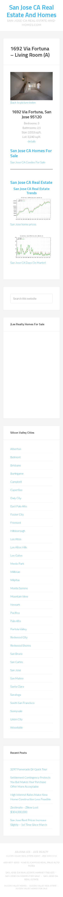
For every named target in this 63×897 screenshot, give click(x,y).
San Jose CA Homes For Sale (31, 153)
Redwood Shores (20, 645)
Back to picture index (23, 102)
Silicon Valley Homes (15, 886)
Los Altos (15, 539)
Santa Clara (17, 686)
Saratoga (15, 694)
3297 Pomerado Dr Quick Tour (28, 769)
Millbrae (15, 571)
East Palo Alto (18, 506)
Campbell (16, 481)
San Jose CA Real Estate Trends (31, 191)
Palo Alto (15, 621)
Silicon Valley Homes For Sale (31, 889)
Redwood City (18, 637)
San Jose (15, 670)
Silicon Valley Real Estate (43, 886)
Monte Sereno (19, 588)
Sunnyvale (16, 711)
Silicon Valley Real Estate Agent (23, 856)
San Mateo (16, 678)
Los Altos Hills (18, 547)
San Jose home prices (23, 224)
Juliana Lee (23, 851)
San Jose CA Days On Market (28, 262)
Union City (16, 719)
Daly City (15, 498)
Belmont (15, 457)
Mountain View (19, 596)
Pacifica (15, 612)
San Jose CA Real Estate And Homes (31, 11)
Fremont (15, 522)
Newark (15, 604)
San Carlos (16, 661)
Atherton (15, 449)
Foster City (17, 514)
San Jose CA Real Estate (31, 182)
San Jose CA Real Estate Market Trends (30, 872)
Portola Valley (18, 629)
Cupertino (16, 489)
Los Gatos (16, 555)
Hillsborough (17, 530)
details (32, 141)
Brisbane (15, 465)
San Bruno (16, 653)
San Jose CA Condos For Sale (27, 162)
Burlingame (17, 473)
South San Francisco (22, 702)
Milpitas (15, 580)
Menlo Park (17, 563)
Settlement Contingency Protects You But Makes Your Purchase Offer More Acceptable (30, 782)
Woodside (16, 727)
